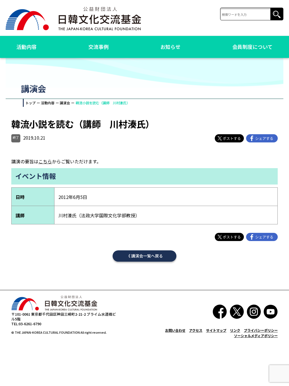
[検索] (251, 14)
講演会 (65, 102)
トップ (30, 102)
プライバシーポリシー (261, 330)
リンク (235, 330)
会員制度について (252, 46)
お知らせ (170, 46)
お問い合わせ (175, 330)
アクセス (195, 330)
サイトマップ (216, 330)
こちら (45, 161)
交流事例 (98, 46)
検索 (276, 14)
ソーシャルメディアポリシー (256, 335)
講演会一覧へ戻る (147, 256)
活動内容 (26, 46)
